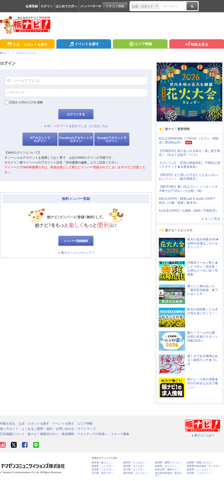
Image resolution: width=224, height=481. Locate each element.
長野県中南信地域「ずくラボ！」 (205, 466)
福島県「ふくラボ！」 (104, 466)
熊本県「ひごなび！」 (135, 462)
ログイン (47, 6)
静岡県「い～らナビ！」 (200, 469)
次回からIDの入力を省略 (26, 102)
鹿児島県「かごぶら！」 (136, 473)
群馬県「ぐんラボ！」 (104, 469)
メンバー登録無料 (76, 241)
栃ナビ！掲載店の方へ (43, 434)
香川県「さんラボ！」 (135, 469)
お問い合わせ (65, 428)
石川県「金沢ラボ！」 (104, 473)
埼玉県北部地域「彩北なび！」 (168, 474)
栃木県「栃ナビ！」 (102, 462)
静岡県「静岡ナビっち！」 (169, 462)
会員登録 (32, 6)
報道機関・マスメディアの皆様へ (85, 434)
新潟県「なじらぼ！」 (135, 466)
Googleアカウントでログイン (111, 139)
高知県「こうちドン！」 (200, 473)
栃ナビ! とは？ (204, 435)
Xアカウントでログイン (40, 139)
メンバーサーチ (91, 6)
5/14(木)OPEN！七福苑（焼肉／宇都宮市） (189, 210)
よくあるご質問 (32, 428)
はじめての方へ (66, 6)
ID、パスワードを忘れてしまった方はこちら (77, 126)
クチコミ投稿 (115, 6)
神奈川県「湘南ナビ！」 (168, 469)
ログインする (76, 114)
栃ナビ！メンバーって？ (78, 252)
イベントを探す (87, 44)
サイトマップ (86, 428)
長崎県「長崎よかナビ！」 (201, 462)
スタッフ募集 (120, 434)
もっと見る (212, 218)
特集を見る (199, 44)
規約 (49, 428)
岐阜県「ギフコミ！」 (167, 466)
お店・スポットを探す (30, 44)
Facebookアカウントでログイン (76, 139)
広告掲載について (12, 434)
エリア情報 (143, 44)
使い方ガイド (9, 428)
